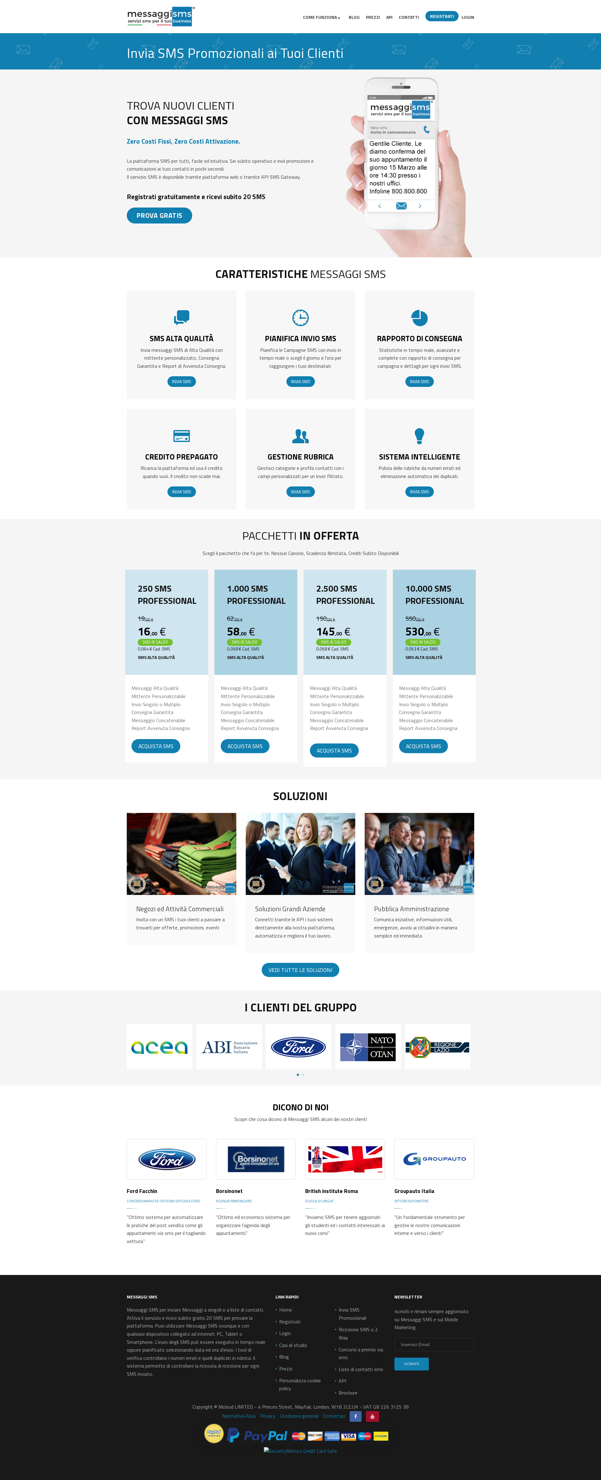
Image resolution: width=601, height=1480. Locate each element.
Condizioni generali (299, 1416)
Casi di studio (293, 1345)
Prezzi (373, 17)
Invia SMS (181, 381)
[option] (161, 1047)
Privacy (267, 1416)
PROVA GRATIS (159, 215)
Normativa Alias (239, 1416)
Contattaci (334, 1416)
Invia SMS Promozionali (352, 1314)
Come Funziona (320, 17)
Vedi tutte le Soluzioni (300, 970)
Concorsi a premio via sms (361, 1353)
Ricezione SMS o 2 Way (358, 1333)
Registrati (442, 16)
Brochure (348, 1392)
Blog (354, 17)
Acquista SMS (155, 746)
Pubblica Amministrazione (411, 909)
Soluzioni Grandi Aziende (290, 909)
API (389, 17)
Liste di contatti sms (361, 1369)
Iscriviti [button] (411, 1364)
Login (468, 17)
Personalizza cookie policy (300, 1384)
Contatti (409, 17)
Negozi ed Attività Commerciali (179, 909)
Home (285, 1309)
